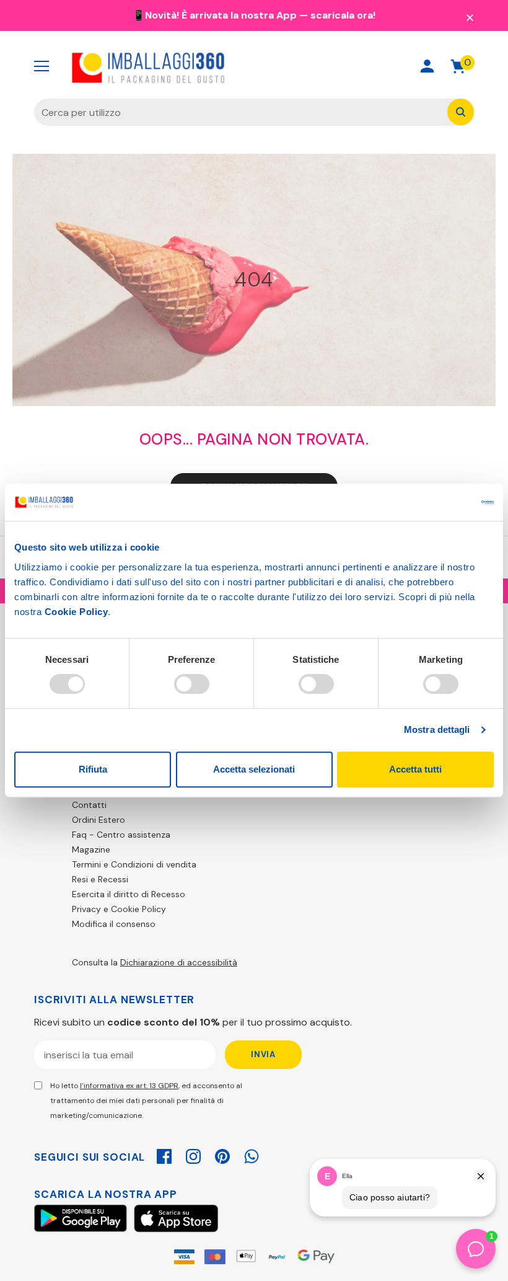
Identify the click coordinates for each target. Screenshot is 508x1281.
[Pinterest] (222, 1154)
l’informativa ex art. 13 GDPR (129, 1086)
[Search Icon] (383, 66)
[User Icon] (427, 66)
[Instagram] (193, 1154)
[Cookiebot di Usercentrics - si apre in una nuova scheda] (439, 502)
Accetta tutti (415, 769)
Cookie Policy (76, 611)
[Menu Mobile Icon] (41, 66)
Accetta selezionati (254, 769)
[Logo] (148, 66)
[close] (469, 17)
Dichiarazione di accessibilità (178, 962)
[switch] (191, 684)
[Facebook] (164, 1154)
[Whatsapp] (251, 1154)
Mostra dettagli (437, 729)
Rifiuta (93, 769)
